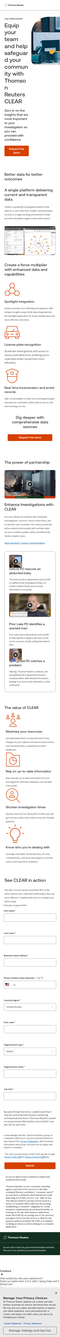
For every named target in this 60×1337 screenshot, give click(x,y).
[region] (30, 1313)
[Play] (16, 561)
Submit (30, 1165)
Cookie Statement (12, 1323)
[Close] (56, 1293)
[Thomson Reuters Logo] (14, 5)
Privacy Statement (29, 1141)
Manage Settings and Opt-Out (30, 1330)
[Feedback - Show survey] (2, 1275)
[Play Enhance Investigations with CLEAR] (30, 484)
